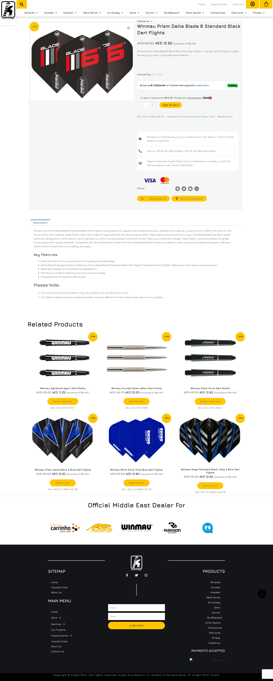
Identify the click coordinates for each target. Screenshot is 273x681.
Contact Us (57, 651)
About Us (238, 4)
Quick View (63, 381)
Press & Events (59, 635)
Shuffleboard (171, 12)
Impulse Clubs (219, 4)
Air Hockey (113, 12)
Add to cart (171, 105)
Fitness (257, 12)
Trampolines (217, 12)
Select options (63, 401)
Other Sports (193, 12)
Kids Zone (237, 12)
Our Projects (58, 629)
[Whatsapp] (196, 188)
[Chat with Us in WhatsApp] (262, 597)
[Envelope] (190, 188)
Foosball (68, 12)
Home (201, 4)
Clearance (143, 21)
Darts (132, 12)
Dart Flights (202, 116)
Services (56, 624)
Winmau (229, 116)
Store (54, 617)
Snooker (49, 12)
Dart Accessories (187, 116)
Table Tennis (90, 12)
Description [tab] (40, 222)
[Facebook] (177, 188)
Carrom (150, 12)
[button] (21, 4)
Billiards (30, 12)
